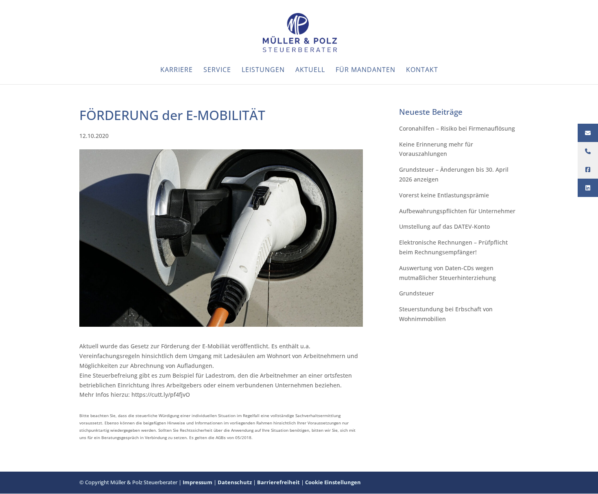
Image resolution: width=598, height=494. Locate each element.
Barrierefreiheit (278, 482)
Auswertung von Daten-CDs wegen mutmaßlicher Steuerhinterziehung (447, 273)
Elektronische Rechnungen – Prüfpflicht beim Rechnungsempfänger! (453, 247)
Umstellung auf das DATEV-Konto (444, 226)
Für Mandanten (365, 70)
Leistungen (263, 70)
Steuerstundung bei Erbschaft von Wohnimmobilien (446, 314)
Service (217, 70)
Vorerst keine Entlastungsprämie (444, 195)
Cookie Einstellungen (333, 482)
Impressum (197, 482)
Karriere (176, 70)
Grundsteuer (416, 293)
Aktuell (310, 70)
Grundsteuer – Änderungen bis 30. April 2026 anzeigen (454, 174)
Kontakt (422, 70)
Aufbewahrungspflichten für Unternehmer (457, 211)
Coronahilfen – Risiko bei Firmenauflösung (457, 128)
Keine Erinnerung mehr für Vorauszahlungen (436, 149)
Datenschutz (235, 482)
